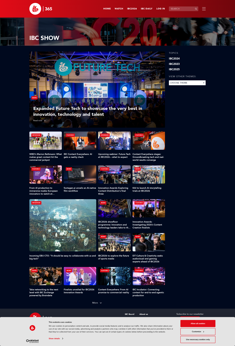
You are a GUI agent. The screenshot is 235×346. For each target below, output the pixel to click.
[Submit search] (196, 8)
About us (143, 314)
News (34, 98)
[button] (203, 8)
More (95, 302)
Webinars (105, 135)
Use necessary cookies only (198, 339)
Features (70, 135)
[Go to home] (40, 9)
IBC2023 (174, 64)
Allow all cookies (198, 323)
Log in (160, 9)
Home (107, 9)
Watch (119, 9)
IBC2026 (132, 9)
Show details (54, 338)
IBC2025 (174, 69)
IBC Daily (147, 9)
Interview (36, 203)
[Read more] (97, 90)
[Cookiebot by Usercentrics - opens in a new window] (32, 341)
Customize (196, 331)
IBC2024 (174, 58)
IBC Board (129, 314)
